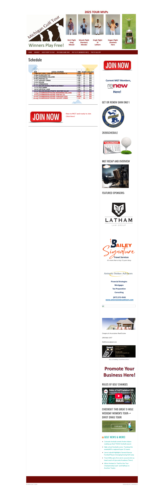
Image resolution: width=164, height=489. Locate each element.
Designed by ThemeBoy (130, 484)
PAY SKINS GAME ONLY (63, 52)
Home (30, 52)
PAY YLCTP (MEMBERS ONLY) (80, 52)
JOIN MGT (37, 52)
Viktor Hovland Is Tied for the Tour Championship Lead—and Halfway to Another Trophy (116, 465)
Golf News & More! (114, 437)
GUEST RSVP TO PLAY (48, 52)
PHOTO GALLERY (96, 52)
